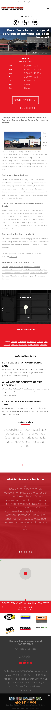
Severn (14, 342)
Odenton (22, 342)
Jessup (40, 342)
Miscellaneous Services (20, 276)
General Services (21, 273)
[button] (25, 574)
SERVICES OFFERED (37, 53)
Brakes (5, 267)
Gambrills (23, 345)
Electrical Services (32, 267)
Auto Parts (25, 318)
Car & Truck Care (16, 267)
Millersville (31, 342)
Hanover (14, 345)
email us (13, 257)
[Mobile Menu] (48, 8)
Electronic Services (10, 270)
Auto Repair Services (25, 649)
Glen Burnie (33, 345)
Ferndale (44, 345)
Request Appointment (25, 100)
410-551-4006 (7, 228)
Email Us (25, 660)
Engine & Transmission (29, 270)
